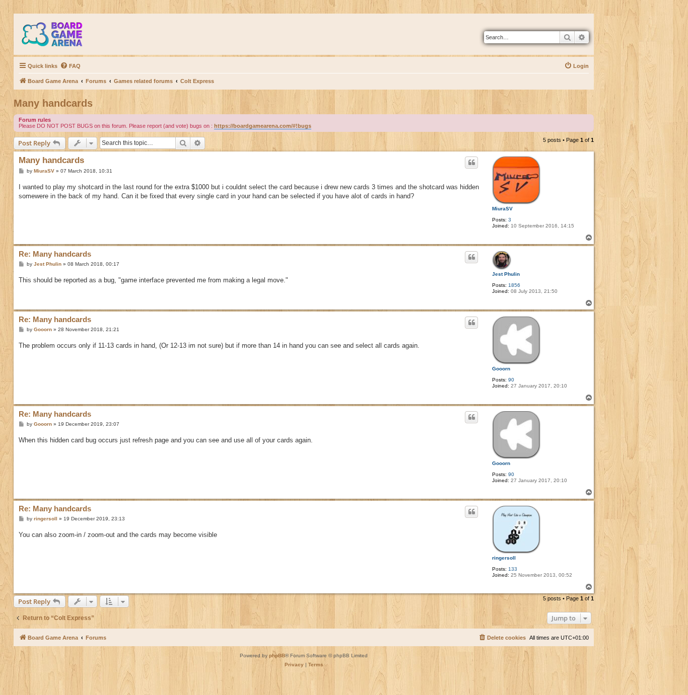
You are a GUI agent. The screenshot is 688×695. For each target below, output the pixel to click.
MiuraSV (502, 208)
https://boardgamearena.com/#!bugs (262, 126)
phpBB (277, 655)
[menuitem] (70, 66)
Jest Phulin (506, 274)
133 (512, 569)
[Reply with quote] (471, 163)
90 (511, 379)
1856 (514, 285)
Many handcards (53, 103)
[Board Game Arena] (59, 34)
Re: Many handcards (55, 254)
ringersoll (504, 558)
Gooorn (501, 368)
